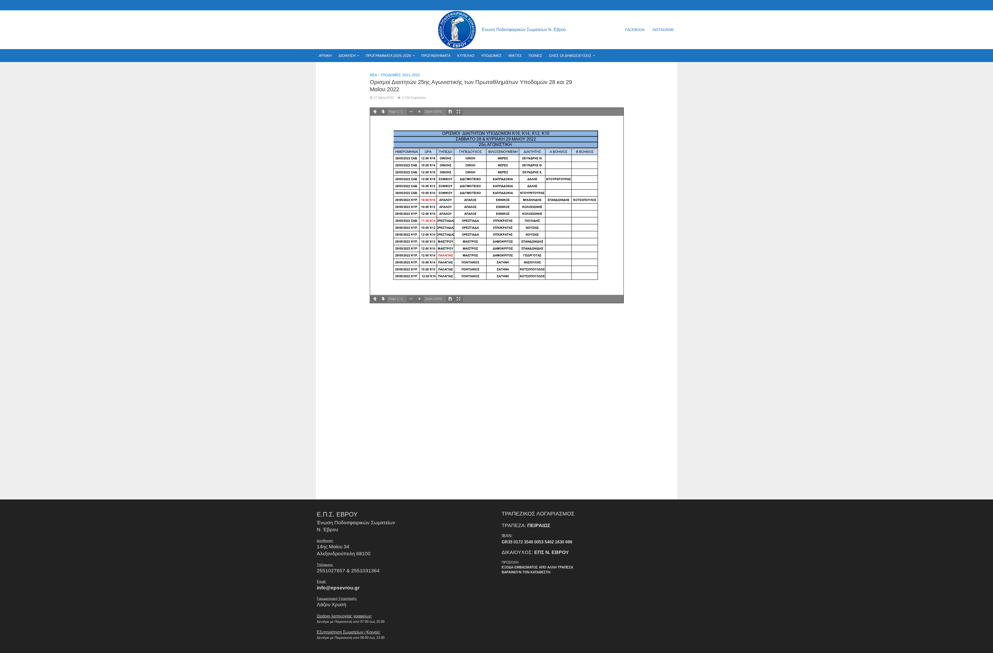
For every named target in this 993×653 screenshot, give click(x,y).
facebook (635, 30)
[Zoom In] (419, 112)
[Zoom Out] (411, 112)
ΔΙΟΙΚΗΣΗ (347, 56)
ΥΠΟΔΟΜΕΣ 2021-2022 (400, 75)
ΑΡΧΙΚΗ (325, 56)
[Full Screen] (458, 112)
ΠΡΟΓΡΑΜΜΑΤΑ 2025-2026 (388, 56)
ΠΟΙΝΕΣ (535, 56)
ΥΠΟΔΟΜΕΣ (491, 56)
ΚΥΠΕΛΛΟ (465, 56)
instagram (663, 30)
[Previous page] (375, 112)
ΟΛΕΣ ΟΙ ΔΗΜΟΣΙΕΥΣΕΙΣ (570, 56)
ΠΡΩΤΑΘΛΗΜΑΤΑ (435, 56)
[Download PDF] (450, 112)
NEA (373, 75)
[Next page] (383, 112)
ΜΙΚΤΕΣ (515, 56)
